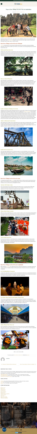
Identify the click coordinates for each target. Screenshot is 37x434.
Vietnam (2, 45)
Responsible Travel (29, 412)
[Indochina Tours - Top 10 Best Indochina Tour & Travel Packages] (18, 4)
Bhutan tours (3, 388)
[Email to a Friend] (19, 352)
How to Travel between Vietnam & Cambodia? (27, 364)
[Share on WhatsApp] (14, 352)
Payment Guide (28, 414)
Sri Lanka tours (3, 390)
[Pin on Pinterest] (21, 352)
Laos (12, 180)
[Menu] (1, 4)
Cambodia (8, 266)
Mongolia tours (3, 392)
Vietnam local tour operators (5, 393)
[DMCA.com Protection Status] (18, 432)
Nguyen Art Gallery (27, 111)
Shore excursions (3, 391)
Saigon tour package (4, 396)
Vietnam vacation (3, 394)
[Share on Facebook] (16, 352)
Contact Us (27, 410)
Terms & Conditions (29, 417)
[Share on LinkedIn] (22, 352)
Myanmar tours (3, 387)
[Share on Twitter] (17, 352)
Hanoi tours (2, 395)
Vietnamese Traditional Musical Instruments (9, 364)
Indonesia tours (3, 389)
